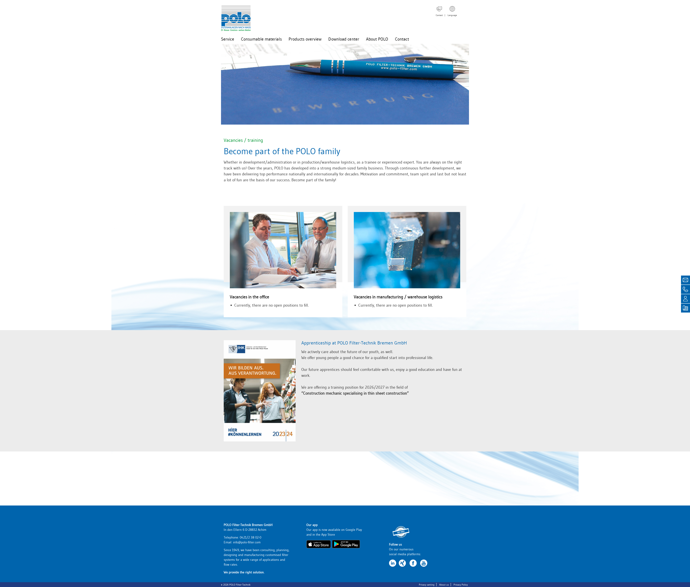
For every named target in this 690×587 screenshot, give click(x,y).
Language (452, 15)
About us (444, 584)
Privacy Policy (461, 584)
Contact (439, 15)
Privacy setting (426, 584)
